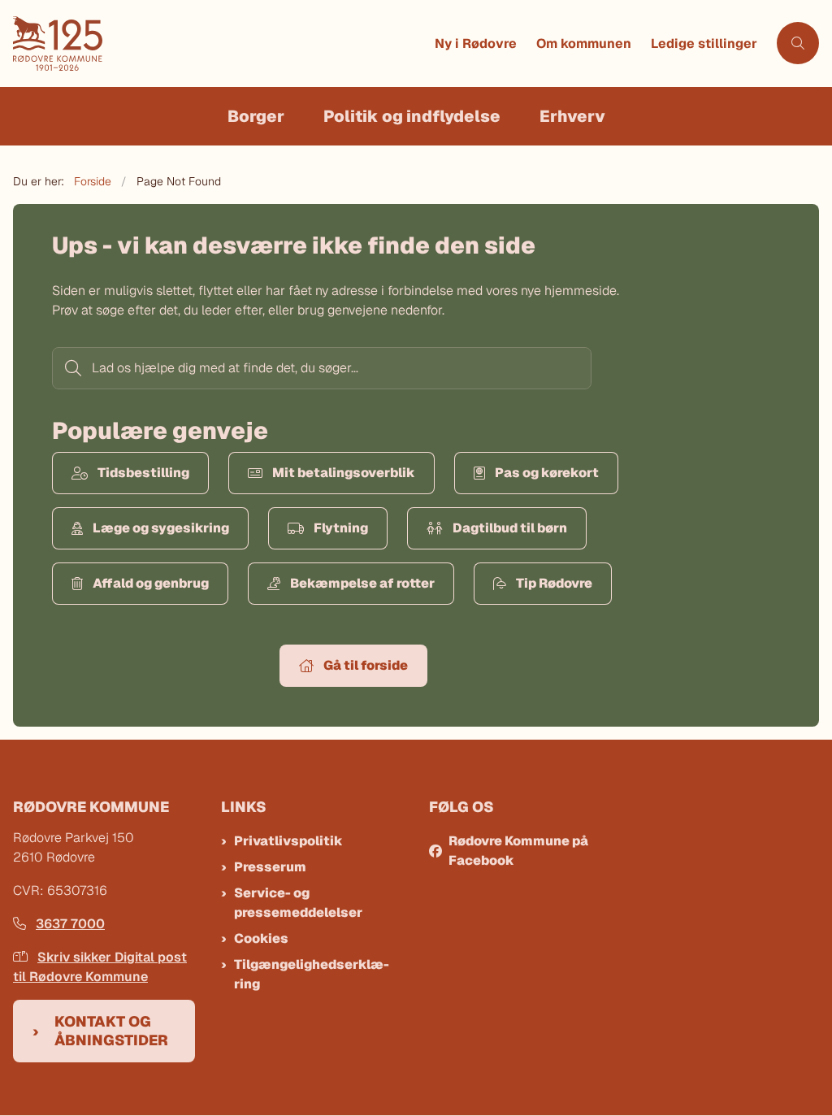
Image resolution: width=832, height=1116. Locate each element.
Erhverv (572, 116)
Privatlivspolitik (288, 840)
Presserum (270, 866)
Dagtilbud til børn (510, 527)
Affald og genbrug (151, 583)
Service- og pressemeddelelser (298, 902)
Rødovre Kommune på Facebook (518, 850)
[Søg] (71, 368)
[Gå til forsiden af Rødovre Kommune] (219, 43)
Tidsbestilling (143, 472)
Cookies (261, 938)
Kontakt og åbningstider (111, 1030)
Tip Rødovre (554, 583)
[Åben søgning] (798, 43)
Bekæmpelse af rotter (362, 583)
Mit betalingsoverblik (343, 472)
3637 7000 (70, 923)
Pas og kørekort (547, 472)
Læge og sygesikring (161, 527)
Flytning (341, 527)
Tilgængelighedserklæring (311, 974)
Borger (256, 116)
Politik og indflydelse (411, 116)
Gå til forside (365, 665)
